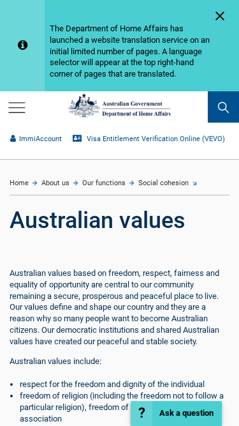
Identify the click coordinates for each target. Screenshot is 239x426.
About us (55, 183)
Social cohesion (163, 183)
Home (19, 183)
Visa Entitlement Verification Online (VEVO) (154, 139)
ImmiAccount (40, 139)
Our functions (104, 183)
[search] (223, 107)
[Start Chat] (176, 413)
